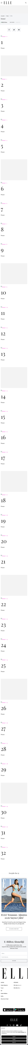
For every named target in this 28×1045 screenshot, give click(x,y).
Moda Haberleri (4, 985)
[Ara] (25, 2)
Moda (7, 16)
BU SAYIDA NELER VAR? (14, 928)
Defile (11, 16)
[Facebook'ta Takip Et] (7, 1025)
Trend (2, 988)
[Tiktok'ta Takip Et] (21, 1025)
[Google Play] (19, 1009)
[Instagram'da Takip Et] (13, 1025)
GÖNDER (14, 960)
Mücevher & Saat (4, 999)
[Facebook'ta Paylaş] (9, 30)
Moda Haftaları (4, 993)
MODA (2, 982)
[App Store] (8, 1009)
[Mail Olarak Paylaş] (19, 30)
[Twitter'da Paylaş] (14, 30)
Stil (1, 990)
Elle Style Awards (17, 985)
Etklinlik (16, 982)
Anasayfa (2, 16)
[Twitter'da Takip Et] (10, 1025)
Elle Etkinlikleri (17, 988)
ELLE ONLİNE (12, 22)
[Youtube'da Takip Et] (17, 1025)
